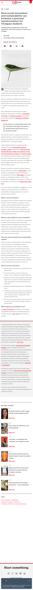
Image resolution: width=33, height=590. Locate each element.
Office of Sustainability (19, 152)
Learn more (15, 314)
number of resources (8, 309)
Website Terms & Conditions (18, 586)
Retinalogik (20, 175)
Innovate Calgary (26, 154)
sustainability (14, 500)
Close (29, 581)
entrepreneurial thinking (7, 504)
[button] (6, 45)
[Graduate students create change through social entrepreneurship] (4, 413)
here (23, 187)
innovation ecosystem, (16, 116)
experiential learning (20, 504)
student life (17, 502)
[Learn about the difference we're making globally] (4, 428)
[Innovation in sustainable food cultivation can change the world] (4, 442)
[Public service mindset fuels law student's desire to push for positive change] (4, 456)
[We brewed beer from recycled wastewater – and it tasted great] (4, 485)
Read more (12, 418)
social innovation (5, 500)
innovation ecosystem (7, 502)
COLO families (22, 171)
